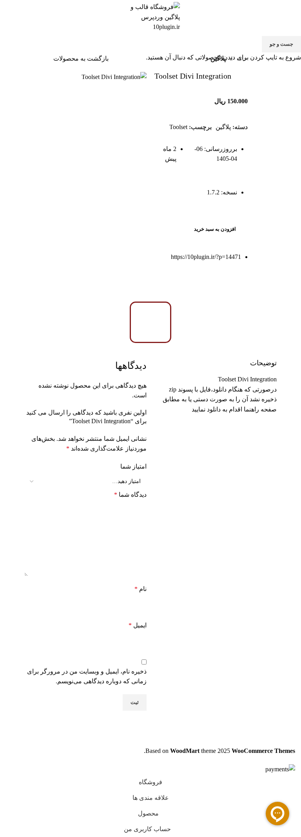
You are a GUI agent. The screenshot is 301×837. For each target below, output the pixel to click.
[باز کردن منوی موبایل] (292, 17)
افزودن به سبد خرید (215, 229)
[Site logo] (150, 16)
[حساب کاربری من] (9, 17)
